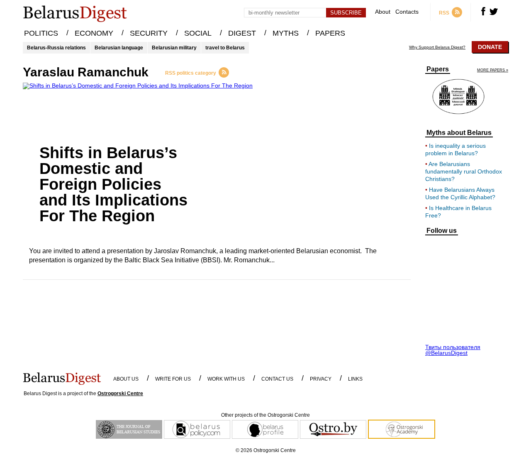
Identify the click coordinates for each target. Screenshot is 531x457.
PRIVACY (320, 379)
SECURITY (149, 33)
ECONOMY (94, 33)
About (382, 12)
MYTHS (286, 33)
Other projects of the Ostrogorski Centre (265, 415)
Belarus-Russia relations (56, 48)
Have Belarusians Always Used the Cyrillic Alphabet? (460, 193)
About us (126, 379)
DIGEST (242, 33)
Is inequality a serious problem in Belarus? (455, 149)
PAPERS (330, 33)
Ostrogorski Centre (120, 393)
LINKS (355, 379)
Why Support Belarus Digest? (437, 47)
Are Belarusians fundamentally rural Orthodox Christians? (463, 171)
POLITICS (41, 33)
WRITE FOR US (173, 379)
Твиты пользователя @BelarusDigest (452, 350)
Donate (490, 47)
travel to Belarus (225, 48)
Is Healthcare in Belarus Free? (458, 212)
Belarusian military (174, 48)
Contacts (407, 12)
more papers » (492, 70)
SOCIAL (198, 33)
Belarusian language (119, 48)
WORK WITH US (226, 379)
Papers (437, 69)
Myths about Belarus (459, 133)
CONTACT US (277, 379)
